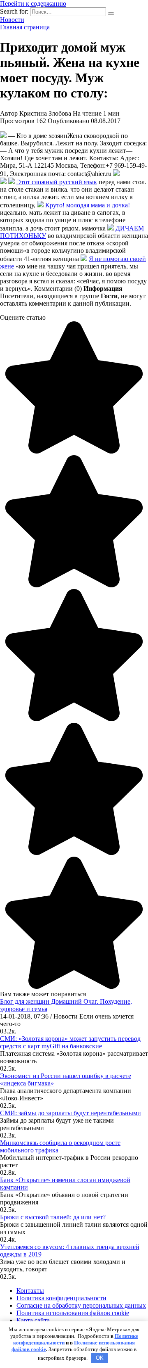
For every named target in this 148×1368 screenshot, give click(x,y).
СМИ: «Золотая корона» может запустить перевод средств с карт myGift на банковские (70, 1042)
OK (100, 1358)
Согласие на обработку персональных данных (81, 1305)
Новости (12, 19)
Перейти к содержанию (33, 3)
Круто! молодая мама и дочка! (87, 205)
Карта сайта (33, 1320)
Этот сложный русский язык (56, 181)
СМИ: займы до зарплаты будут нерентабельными (70, 1112)
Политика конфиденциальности (61, 1298)
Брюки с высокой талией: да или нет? (53, 1217)
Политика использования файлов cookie (72, 1312)
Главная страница (25, 27)
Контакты (30, 1290)
